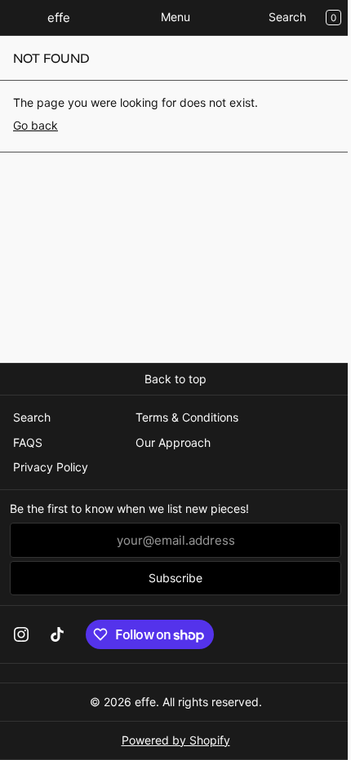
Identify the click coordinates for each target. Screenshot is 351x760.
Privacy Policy (50, 467)
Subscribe (175, 578)
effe (145, 702)
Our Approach (173, 442)
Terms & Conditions (187, 417)
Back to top (175, 379)
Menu (175, 17)
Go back (35, 125)
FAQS (27, 442)
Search (287, 17)
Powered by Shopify (176, 740)
